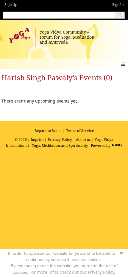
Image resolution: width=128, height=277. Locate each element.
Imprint (37, 139)
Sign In (118, 4)
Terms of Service (80, 130)
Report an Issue (47, 130)
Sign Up (10, 4)
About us (83, 139)
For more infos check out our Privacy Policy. (72, 272)
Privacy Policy (60, 139)
